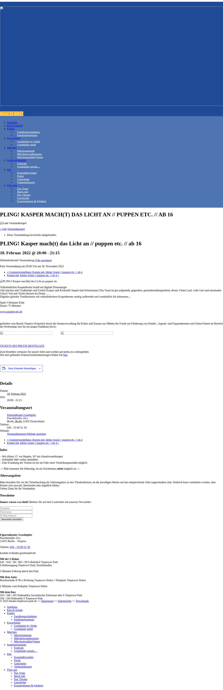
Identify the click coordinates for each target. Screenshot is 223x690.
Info (9, 169)
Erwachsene (13, 138)
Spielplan (12, 122)
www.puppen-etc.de (11, 311)
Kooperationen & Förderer (31, 201)
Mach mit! (22, 191)
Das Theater (23, 194)
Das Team (22, 188)
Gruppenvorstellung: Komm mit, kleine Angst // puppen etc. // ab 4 (44, 272)
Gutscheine (23, 179)
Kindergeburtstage (27, 135)
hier (65, 354)
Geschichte (23, 197)
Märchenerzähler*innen (30, 157)
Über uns (12, 185)
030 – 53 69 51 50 (20, 547)
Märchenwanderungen (29, 153)
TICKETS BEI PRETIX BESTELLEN (22, 345)
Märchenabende (26, 150)
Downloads (82, 601)
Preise (20, 175)
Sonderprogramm (16, 160)
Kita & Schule (15, 125)
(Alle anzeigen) (43, 260)
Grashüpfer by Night (28, 141)
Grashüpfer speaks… (28, 166)
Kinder (11, 128)
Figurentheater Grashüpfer (21, 415)
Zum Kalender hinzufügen (22, 368)
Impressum (47, 601)
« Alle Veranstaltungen (12, 229)
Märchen (12, 147)
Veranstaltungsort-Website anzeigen (26, 433)
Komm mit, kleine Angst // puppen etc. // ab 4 (33, 275)
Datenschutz (64, 601)
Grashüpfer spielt (26, 144)
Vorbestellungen (26, 182)
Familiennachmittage (28, 131)
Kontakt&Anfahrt (27, 172)
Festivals (22, 163)
